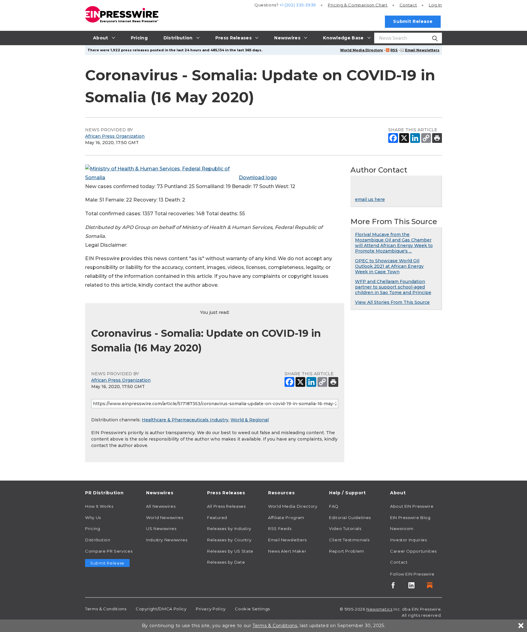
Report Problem (346, 551)
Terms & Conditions (106, 608)
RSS (394, 50)
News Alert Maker (287, 551)
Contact (408, 4)
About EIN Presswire (411, 506)
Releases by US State (230, 551)
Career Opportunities (413, 551)
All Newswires (160, 506)
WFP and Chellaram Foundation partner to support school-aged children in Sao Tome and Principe (393, 287)
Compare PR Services (108, 551)
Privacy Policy (211, 608)
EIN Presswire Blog (410, 517)
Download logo (258, 177)
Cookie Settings (252, 608)
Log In (435, 4)
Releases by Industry (229, 528)
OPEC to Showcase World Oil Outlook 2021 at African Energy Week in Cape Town (389, 266)
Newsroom (402, 528)
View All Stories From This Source (392, 302)
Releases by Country (229, 539)
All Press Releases (226, 506)
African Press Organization (115, 136)
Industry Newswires (167, 539)
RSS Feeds (280, 528)
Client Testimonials (349, 539)
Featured (217, 517)
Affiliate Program (286, 517)
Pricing (358, 4)
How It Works (99, 506)
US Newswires (161, 528)
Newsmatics (379, 609)
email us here (370, 199)
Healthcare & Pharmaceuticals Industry (185, 420)
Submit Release (412, 21)
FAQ (334, 506)
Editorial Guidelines (350, 517)
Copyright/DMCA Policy (161, 608)
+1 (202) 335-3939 (298, 4)
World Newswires (164, 517)
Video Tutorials (345, 528)
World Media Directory (361, 50)
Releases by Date (226, 562)
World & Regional (250, 420)
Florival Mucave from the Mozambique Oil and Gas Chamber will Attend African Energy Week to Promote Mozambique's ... (394, 243)
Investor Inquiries (408, 539)
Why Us (93, 517)
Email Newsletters (422, 50)
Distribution (97, 539)
